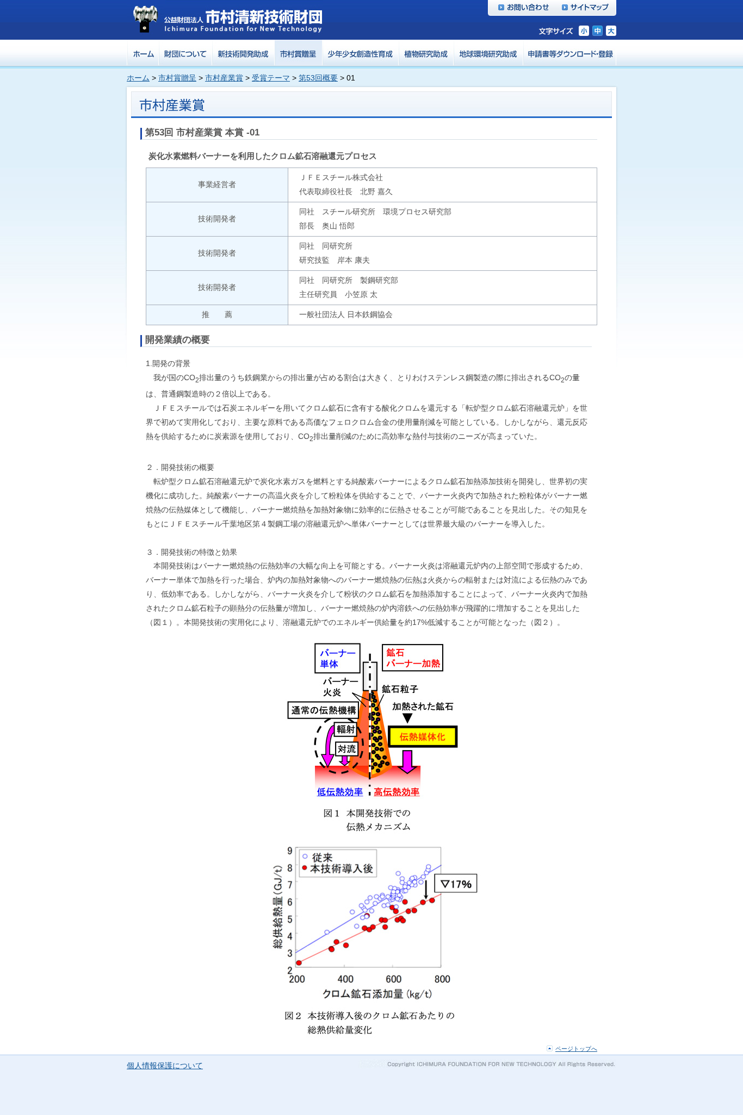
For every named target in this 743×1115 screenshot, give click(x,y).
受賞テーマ (271, 77)
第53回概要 (318, 77)
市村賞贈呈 (177, 77)
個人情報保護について (165, 1065)
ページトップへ (576, 1048)
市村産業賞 (224, 77)
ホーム (138, 77)
